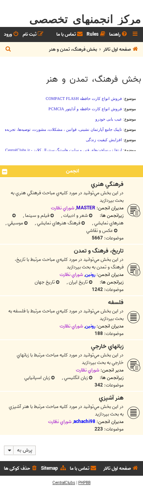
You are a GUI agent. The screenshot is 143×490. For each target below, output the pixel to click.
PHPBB (84, 483)
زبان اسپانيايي (37, 377)
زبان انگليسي (75, 377)
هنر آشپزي (111, 398)
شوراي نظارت (62, 208)
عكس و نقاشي (99, 230)
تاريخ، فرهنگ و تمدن (99, 251)
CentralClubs (63, 483)
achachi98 (84, 421)
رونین (90, 274)
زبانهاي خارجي (107, 346)
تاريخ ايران (78, 282)
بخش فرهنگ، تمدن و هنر (93, 79)
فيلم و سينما (36, 215)
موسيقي (14, 223)
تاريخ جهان (45, 282)
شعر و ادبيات (75, 215)
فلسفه (116, 302)
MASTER (85, 208)
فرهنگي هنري (107, 184)
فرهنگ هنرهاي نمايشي (58, 223)
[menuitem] (118, 34)
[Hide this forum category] (5, 171)
